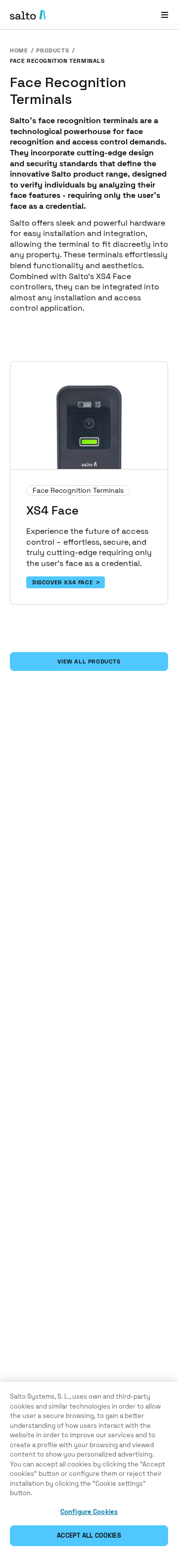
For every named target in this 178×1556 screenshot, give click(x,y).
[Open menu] (164, 14)
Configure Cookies (89, 1512)
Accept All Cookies (89, 1535)
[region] (89, 1469)
